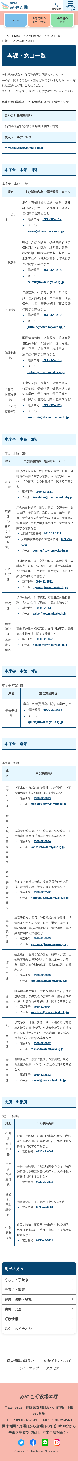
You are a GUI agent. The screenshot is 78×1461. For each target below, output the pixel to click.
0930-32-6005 (42, 938)
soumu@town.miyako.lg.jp (50, 550)
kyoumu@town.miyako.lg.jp (49, 944)
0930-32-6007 (42, 1043)
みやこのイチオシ (18, 1329)
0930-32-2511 (44, 491)
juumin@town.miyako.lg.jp (46, 327)
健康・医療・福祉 (18, 1299)
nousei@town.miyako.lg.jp (48, 1080)
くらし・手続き (16, 1280)
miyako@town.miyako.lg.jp (24, 147)
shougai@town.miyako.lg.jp (49, 980)
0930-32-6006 (42, 975)
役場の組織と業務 (32, 36)
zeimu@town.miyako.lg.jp (45, 282)
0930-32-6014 (42, 1006)
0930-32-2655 (52, 709)
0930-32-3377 (44, 639)
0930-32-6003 (42, 798)
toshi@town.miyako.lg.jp (47, 1049)
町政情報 (16, 36)
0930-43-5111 (44, 1240)
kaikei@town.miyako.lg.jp (45, 231)
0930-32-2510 (52, 315)
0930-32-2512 (42, 892)
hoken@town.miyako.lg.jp (46, 372)
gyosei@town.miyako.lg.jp (50, 587)
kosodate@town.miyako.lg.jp (48, 417)
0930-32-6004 (42, 841)
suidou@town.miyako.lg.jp (48, 803)
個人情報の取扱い (20, 1361)
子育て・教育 (15, 1290)
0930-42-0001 (44, 1151)
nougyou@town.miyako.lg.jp (50, 897)
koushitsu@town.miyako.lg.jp (52, 497)
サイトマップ (29, 1368)
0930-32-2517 (52, 219)
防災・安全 (13, 1309)
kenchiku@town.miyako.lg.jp (50, 1012)
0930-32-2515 (52, 270)
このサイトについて (56, 1361)
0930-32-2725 (52, 405)
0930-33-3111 (44, 1181)
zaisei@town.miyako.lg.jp (49, 613)
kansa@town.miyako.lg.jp (48, 847)
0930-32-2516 (52, 360)
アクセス (52, 1368)
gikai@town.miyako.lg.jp (45, 722)
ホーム (5, 36)
